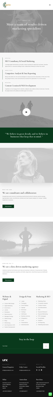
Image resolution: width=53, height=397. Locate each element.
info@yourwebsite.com (7, 370)
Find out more (8, 206)
